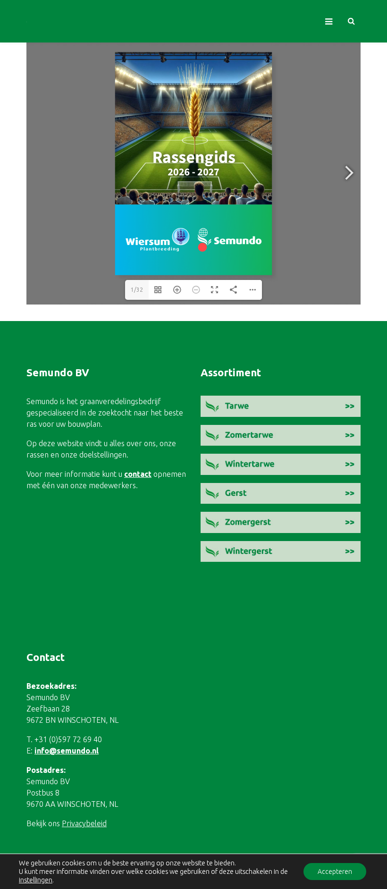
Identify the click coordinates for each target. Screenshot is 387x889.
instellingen (35, 880)
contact (137, 474)
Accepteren (335, 871)
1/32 (137, 290)
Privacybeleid (84, 823)
